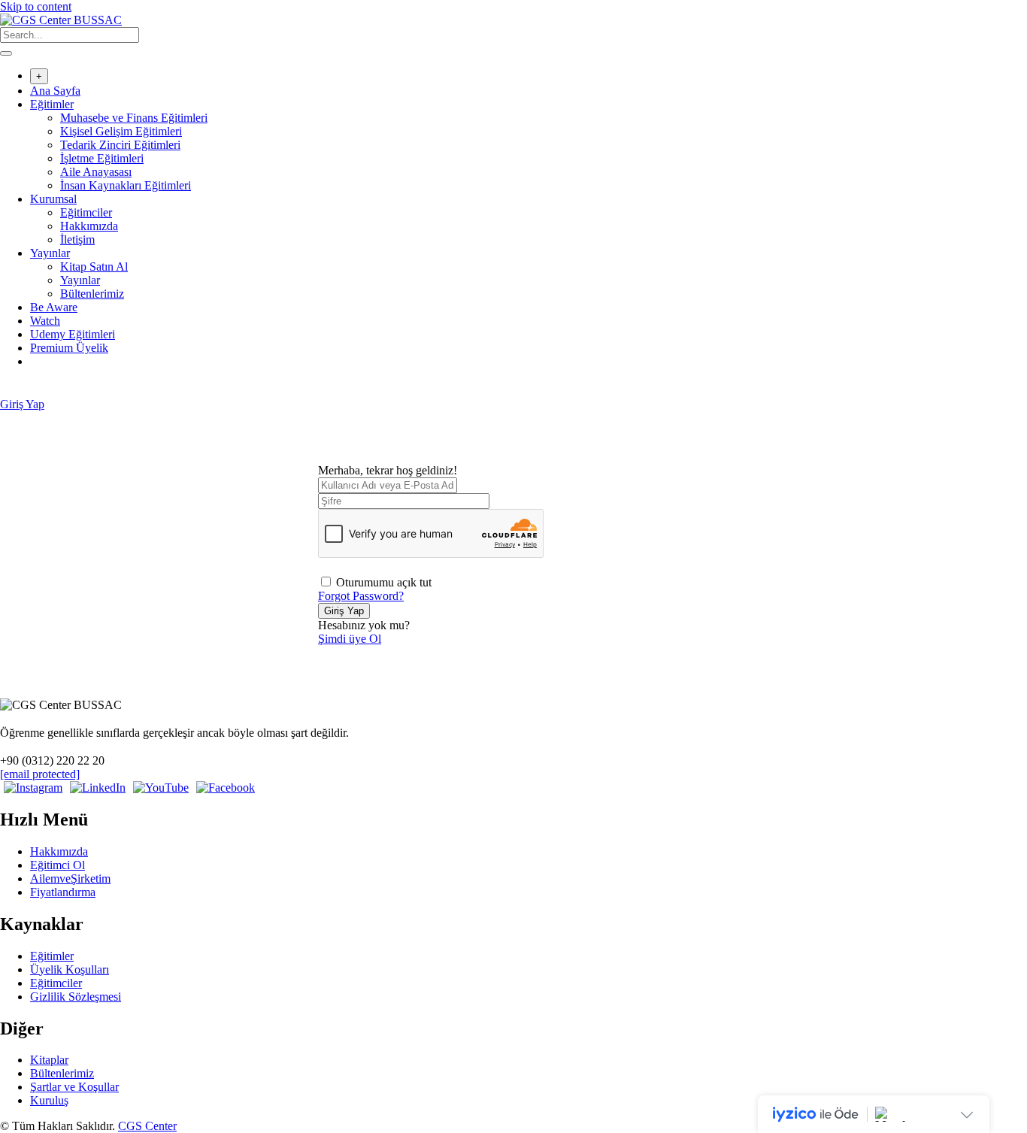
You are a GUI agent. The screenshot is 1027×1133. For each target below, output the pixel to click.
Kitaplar (49, 1059)
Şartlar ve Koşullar (74, 1086)
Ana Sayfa (55, 90)
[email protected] (40, 774)
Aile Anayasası (96, 171)
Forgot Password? (361, 595)
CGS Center (147, 1125)
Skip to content (35, 6)
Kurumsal (53, 198)
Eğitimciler (86, 212)
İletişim (77, 239)
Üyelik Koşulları (69, 969)
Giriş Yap (22, 404)
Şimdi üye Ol (349, 638)
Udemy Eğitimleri (72, 334)
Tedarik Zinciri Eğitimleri (120, 144)
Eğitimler (52, 104)
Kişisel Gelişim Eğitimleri (121, 131)
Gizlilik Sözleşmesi (75, 996)
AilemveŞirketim (70, 878)
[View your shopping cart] (8, 390)
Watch (45, 320)
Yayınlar (50, 253)
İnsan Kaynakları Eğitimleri (125, 185)
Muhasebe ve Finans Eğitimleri (134, 117)
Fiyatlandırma (62, 892)
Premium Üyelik (69, 347)
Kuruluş (49, 1100)
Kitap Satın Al (94, 266)
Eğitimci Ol (57, 865)
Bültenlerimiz (92, 293)
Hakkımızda (89, 226)
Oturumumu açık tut (384, 582)
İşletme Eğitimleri (102, 158)
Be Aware (53, 307)
